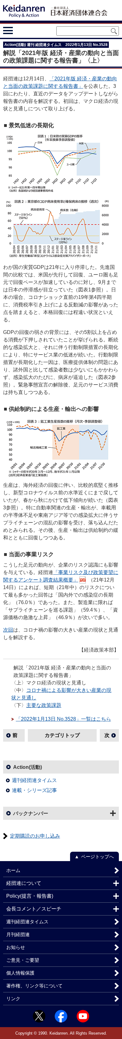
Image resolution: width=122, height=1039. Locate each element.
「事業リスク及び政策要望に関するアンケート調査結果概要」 (60, 576)
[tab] (19, 30)
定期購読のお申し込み (35, 836)
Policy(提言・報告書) (29, 896)
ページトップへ (97, 856)
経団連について (23, 883)
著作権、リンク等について (34, 985)
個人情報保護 (20, 973)
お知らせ (15, 947)
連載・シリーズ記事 (34, 790)
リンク (13, 998)
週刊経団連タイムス (34, 780)
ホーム (13, 870)
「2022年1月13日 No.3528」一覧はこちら (63, 719)
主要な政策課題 (43, 705)
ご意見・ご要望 (22, 960)
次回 (8, 630)
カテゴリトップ (62, 735)
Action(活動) (27, 767)
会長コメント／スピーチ (33, 908)
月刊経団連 (18, 934)
